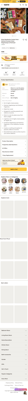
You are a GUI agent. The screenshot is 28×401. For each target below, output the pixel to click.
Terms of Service (19, 385)
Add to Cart (14, 169)
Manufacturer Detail (7, 151)
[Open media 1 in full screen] (13, 21)
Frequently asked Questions (9, 144)
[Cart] (26, 5)
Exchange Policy (9, 385)
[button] (6, 73)
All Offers (4, 148)
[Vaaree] (6, 4)
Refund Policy (18, 383)
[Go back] (2, 5)
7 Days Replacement (7, 155)
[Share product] (26, 39)
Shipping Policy (10, 383)
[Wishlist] (23, 5)
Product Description (7, 141)
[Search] (20, 5)
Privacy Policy (14, 388)
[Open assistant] (25, 393)
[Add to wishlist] (23, 39)
